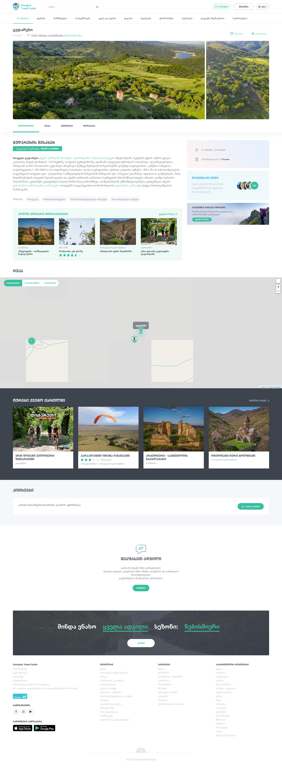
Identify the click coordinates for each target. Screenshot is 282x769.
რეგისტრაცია (20, 680)
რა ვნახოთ (23, 18)
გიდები (128, 18)
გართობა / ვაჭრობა (110, 692)
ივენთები (187, 18)
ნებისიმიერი (223, 715)
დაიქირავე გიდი (205, 178)
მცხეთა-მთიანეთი (226, 735)
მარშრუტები (60, 18)
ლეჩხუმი (221, 711)
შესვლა (243, 6)
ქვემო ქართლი (224, 692)
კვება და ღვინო (107, 18)
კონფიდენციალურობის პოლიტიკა (31, 684)
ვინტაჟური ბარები (168, 692)
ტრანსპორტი (166, 18)
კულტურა (163, 696)
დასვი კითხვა (253, 506)
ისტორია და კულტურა (112, 680)
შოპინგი (162, 688)
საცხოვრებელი (108, 684)
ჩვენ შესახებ (20, 672)
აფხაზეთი (221, 707)
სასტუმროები (82, 18)
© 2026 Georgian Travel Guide (141, 759)
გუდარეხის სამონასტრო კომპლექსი (36, 185)
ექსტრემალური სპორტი (170, 704)
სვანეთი (220, 672)
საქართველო (240, 18)
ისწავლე (104, 700)
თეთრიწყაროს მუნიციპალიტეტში (94, 158)
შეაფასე (141, 588)
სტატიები (146, 18)
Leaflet (262, 387)
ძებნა (141, 643)
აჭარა (219, 731)
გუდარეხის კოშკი (126, 185)
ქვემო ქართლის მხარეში (55, 158)
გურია (219, 696)
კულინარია (164, 680)
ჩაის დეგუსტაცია (109, 711)
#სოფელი (33, 199)
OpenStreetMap (275, 387)
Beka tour (220, 719)
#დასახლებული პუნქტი (125, 199)
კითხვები (67, 125)
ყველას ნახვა (167, 214)
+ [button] (278, 286)
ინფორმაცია (26, 125)
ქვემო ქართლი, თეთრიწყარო (56, 35)
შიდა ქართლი (223, 684)
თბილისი (221, 704)
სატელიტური (50, 283)
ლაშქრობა (163, 672)
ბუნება (103, 676)
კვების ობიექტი (108, 688)
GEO (263, 7)
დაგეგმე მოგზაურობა (212, 18)
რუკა (47, 125)
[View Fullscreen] (278, 281)
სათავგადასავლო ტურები (114, 672)
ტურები (41, 18)
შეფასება (89, 125)
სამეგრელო (222, 676)
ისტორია (162, 700)
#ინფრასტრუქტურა (54, 199)
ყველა (103, 668)
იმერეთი (220, 723)
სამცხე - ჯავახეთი (226, 688)
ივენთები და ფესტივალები (114, 719)
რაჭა (218, 700)
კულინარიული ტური (111, 704)
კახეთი (220, 680)
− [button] (278, 291)
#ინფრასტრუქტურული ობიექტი (88, 199)
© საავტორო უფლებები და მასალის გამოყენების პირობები (45, 688)
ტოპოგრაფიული (32, 283)
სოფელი (17, 35)
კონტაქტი (18, 676)
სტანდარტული (13, 283)
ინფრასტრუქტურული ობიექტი (116, 696)
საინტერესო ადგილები (170, 676)
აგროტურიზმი (107, 707)
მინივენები (222, 727)
